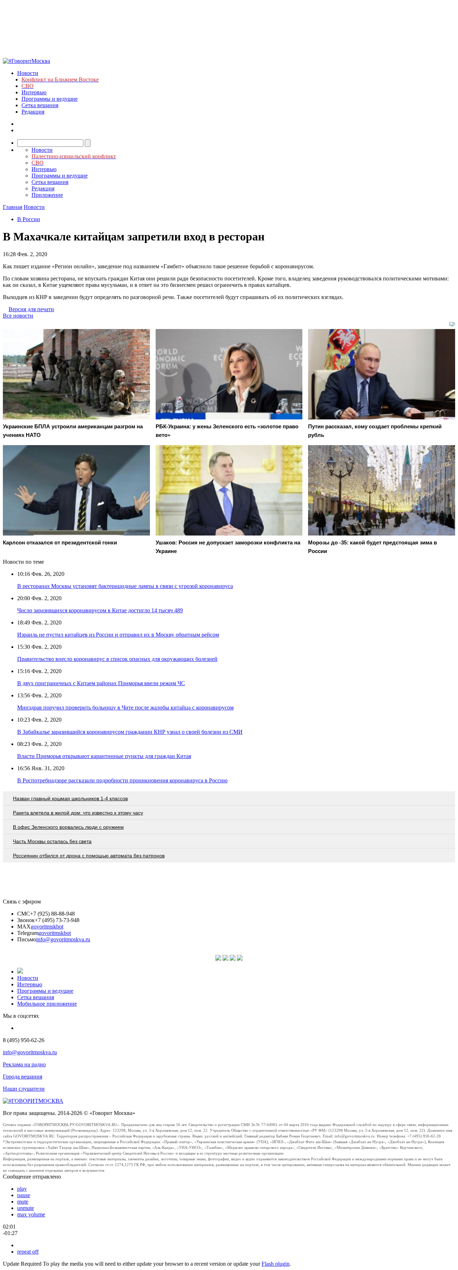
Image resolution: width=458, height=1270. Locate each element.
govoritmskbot (47, 926)
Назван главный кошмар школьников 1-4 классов (70, 798)
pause (23, 1195)
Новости (27, 73)
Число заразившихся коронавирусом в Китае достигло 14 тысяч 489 (100, 610)
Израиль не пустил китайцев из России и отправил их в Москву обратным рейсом (118, 635)
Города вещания (22, 1077)
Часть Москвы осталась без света (52, 841)
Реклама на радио (24, 1064)
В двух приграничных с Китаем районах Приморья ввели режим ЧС (101, 683)
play (22, 1189)
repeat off (28, 1252)
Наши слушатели (24, 1089)
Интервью (34, 92)
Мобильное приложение (47, 1004)
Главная (12, 207)
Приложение (47, 195)
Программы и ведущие (49, 99)
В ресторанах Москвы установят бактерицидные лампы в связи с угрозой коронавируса (125, 586)
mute (22, 1202)
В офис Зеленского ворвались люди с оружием (68, 827)
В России (28, 219)
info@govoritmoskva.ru (63, 939)
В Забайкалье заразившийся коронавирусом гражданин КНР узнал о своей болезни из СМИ (130, 732)
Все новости (18, 316)
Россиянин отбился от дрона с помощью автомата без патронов (89, 855)
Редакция (32, 112)
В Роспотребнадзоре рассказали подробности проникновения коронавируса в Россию (122, 780)
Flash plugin (275, 1264)
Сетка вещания (39, 105)
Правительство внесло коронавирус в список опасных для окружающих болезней (117, 659)
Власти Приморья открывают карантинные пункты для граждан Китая (104, 756)
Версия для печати (31, 309)
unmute (25, 1208)
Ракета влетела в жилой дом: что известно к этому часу (78, 813)
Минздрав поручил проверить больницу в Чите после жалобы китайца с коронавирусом (125, 707)
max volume (31, 1214)
